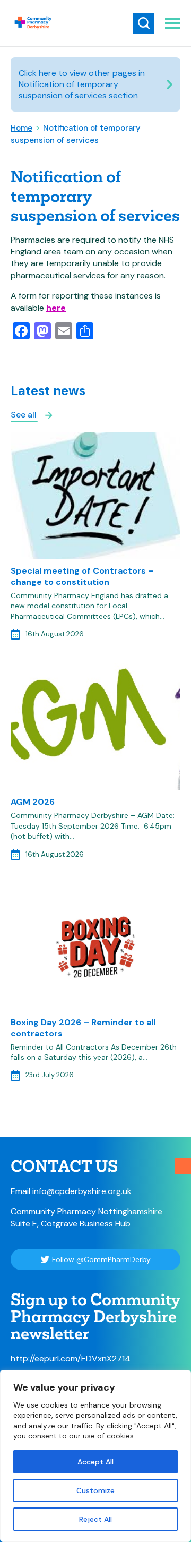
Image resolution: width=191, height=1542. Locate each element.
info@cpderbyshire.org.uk (82, 1191)
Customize (95, 1490)
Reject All (95, 1519)
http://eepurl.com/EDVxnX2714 (71, 1358)
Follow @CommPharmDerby (101, 1259)
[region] (95, 1456)
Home (21, 128)
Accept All (95, 1462)
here (56, 307)
